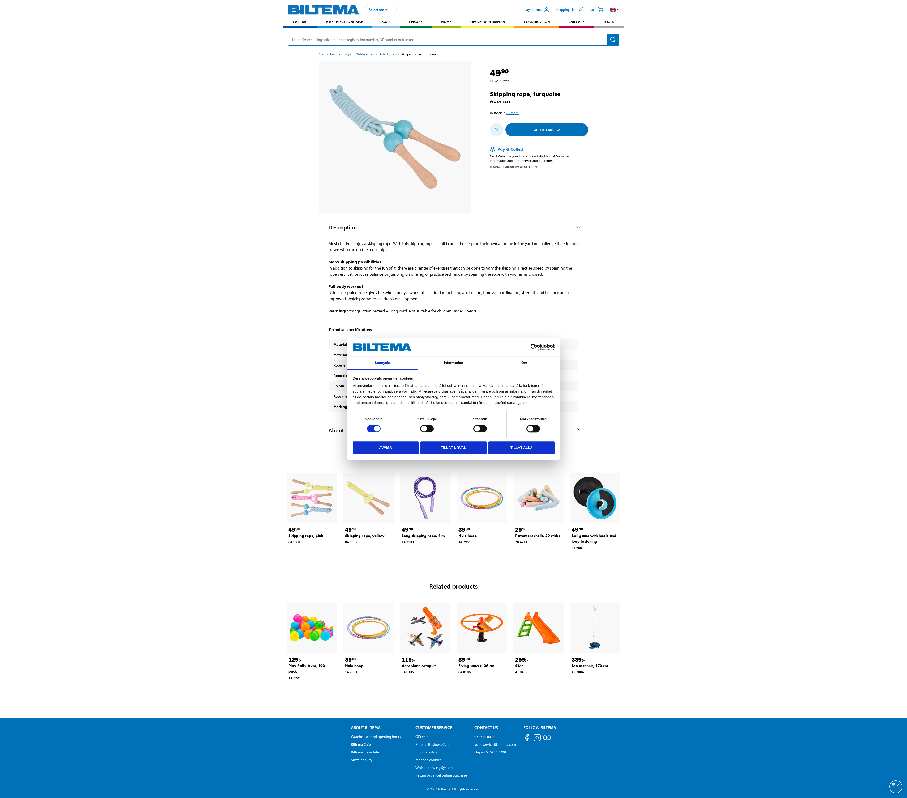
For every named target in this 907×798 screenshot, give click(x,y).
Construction (537, 21)
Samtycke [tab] (383, 363)
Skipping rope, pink (305, 535)
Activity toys (388, 54)
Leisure (415, 21)
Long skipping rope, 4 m (423, 535)
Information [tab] (453, 363)
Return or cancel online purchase (441, 775)
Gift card (422, 736)
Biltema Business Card (432, 744)
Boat (385, 21)
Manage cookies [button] (428, 759)
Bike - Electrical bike (344, 21)
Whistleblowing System (434, 767)
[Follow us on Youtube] (547, 740)
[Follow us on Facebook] (527, 738)
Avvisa (385, 448)
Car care (576, 21)
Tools (608, 21)
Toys (348, 54)
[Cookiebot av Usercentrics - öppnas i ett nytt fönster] (534, 347)
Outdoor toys (365, 54)
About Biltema (366, 727)
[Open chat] (896, 787)
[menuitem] (300, 22)
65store (512, 112)
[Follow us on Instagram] (537, 738)
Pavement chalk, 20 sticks (537, 535)
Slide (519, 665)
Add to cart (544, 130)
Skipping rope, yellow (364, 535)
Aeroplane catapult (419, 665)
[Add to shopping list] (496, 129)
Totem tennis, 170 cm (590, 665)
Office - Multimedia (487, 21)
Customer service (433, 727)
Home (446, 21)
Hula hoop (467, 535)
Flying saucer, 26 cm (476, 665)
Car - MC (300, 21)
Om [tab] (524, 363)
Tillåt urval (453, 448)
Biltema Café (361, 744)
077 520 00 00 (484, 736)
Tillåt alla (521, 448)
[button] (614, 9)
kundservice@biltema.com (495, 744)
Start (322, 54)
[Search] (613, 40)
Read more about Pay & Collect (512, 166)
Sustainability (361, 759)
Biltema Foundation (366, 752)
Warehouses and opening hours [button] (376, 736)
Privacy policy (426, 752)
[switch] (427, 428)
